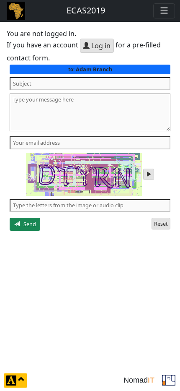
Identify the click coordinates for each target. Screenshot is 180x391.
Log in (100, 45)
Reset (161, 223)
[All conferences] (168, 379)
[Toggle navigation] (164, 10)
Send (28, 224)
